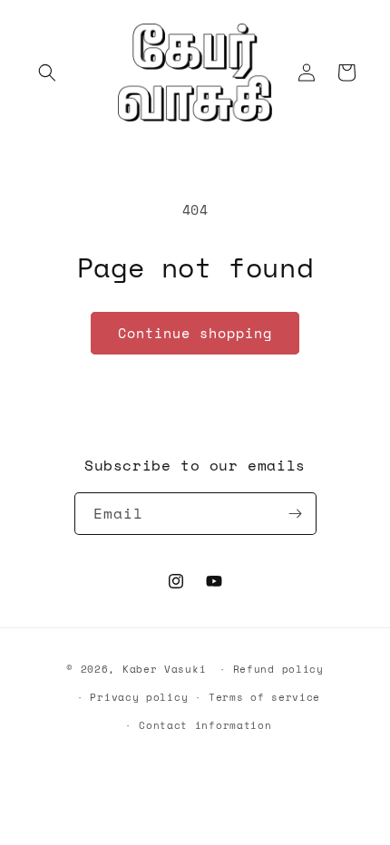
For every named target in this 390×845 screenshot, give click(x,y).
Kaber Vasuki (164, 669)
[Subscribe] (296, 513)
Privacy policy (139, 697)
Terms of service (264, 697)
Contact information (205, 725)
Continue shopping (195, 333)
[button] (47, 72)
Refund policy (278, 669)
